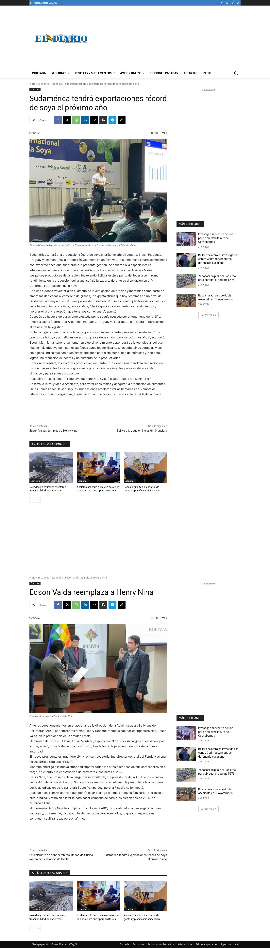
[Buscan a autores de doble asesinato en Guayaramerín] (186, 300)
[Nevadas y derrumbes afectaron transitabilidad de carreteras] (51, 467)
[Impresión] (103, 120)
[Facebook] (222, 3)
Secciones (43, 83)
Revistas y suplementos (161, 944)
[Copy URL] (122, 120)
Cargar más (207, 315)
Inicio (32, 83)
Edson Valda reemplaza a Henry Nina (53, 430)
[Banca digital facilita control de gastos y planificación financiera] (145, 467)
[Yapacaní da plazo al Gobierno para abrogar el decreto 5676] (186, 281)
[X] (238, 3)
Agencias (226, 944)
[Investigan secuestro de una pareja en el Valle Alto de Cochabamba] (186, 239)
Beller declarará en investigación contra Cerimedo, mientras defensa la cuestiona (218, 259)
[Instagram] (227, 3)
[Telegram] (112, 120)
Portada (124, 944)
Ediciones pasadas (206, 944)
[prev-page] (31, 500)
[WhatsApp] (76, 120)
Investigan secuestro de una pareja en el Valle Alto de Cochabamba (215, 238)
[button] (236, 73)
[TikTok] (232, 3)
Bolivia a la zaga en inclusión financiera (142, 430)
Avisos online (184, 944)
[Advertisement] (167, 38)
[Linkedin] (85, 120)
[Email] (94, 120)
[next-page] (38, 500)
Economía (57, 83)
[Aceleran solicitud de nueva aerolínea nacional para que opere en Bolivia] (98, 467)
